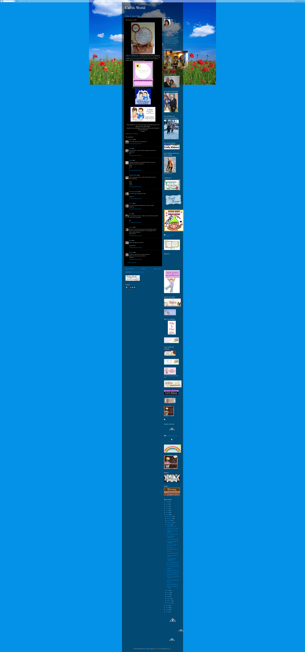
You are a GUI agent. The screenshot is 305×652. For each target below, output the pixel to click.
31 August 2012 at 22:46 (135, 259)
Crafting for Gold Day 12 (173, 570)
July (168, 590)
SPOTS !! (169, 582)
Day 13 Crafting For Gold (173, 566)
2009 (167, 609)
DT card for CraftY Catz (173, 549)
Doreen (131, 139)
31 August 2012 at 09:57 (135, 155)
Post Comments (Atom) (138, 272)
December (170, 516)
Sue (130, 213)
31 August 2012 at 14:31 (135, 209)
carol (174, 20)
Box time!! (169, 551)
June (168, 592)
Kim (130, 148)
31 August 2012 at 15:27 (135, 222)
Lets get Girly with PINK (173, 580)
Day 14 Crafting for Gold (173, 562)
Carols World (135, 7)
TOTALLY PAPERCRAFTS (133, 57)
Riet (130, 240)
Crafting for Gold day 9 (172, 574)
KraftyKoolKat (133, 175)
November (170, 518)
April (168, 596)
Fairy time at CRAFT (172, 545)
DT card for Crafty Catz (172, 539)
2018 (167, 502)
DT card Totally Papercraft (170, 537)
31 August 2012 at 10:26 (135, 170)
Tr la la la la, (170, 547)
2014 (167, 510)
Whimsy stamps (149, 87)
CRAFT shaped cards (172, 534)
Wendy (131, 252)
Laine (130, 160)
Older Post (156, 269)
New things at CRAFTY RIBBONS (172, 542)
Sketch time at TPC (171, 526)
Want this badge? (172, 441)
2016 (167, 506)
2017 (167, 504)
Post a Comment (132, 262)
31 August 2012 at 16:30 (135, 247)
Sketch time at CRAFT (172, 584)
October (169, 520)
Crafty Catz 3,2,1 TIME (172, 528)
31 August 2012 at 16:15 (135, 235)
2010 (167, 607)
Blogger (169, 648)
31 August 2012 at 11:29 (135, 186)
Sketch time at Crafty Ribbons (172, 531)
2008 (167, 611)
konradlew (157, 648)
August (169, 524)
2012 (167, 514)
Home (143, 269)
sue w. (131, 227)
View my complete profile (170, 45)
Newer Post (129, 269)
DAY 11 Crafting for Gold (173, 572)
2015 (167, 508)
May (168, 594)
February (169, 600)
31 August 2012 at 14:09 (135, 198)
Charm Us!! (169, 568)
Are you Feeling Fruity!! (172, 553)
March (169, 598)
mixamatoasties (133, 191)
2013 (167, 512)
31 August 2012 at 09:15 (135, 143)
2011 (167, 605)
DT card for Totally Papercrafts (171, 559)
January (169, 603)
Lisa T (130, 203)
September (170, 522)
